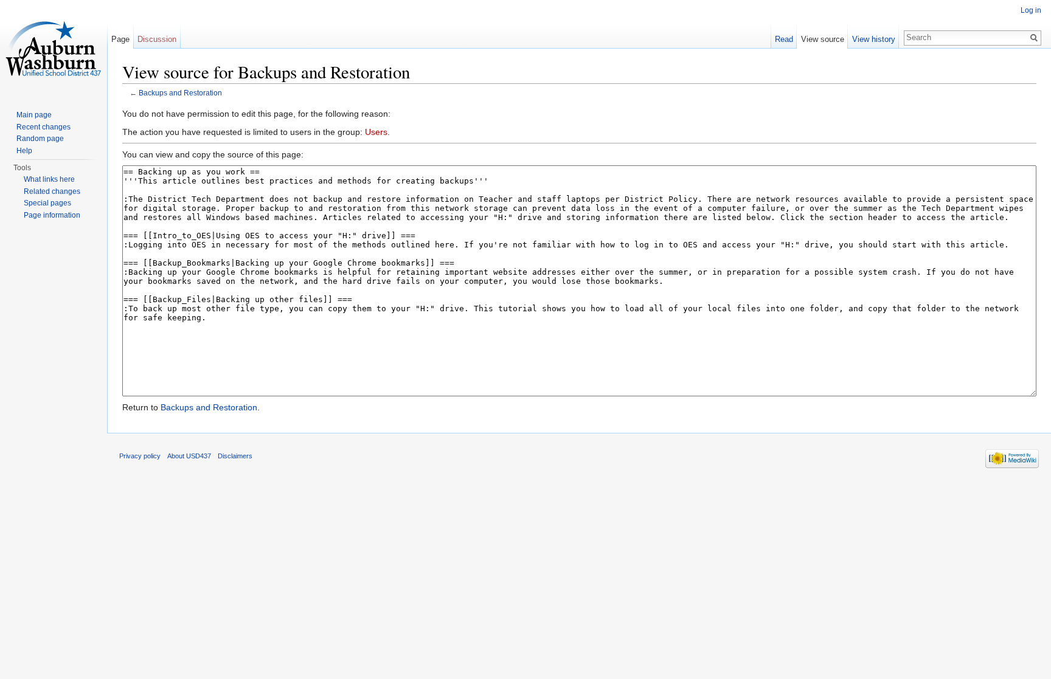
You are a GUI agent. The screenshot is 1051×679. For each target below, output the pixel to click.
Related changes (52, 191)
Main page (34, 115)
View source (822, 39)
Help (24, 150)
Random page (40, 138)
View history (873, 39)
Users (376, 132)
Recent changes (43, 127)
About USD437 (189, 456)
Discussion (156, 39)
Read (784, 39)
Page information (52, 215)
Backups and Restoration (180, 93)
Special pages (47, 203)
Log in (1031, 10)
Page (120, 39)
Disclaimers (235, 456)
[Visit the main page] (53, 48)
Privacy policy (140, 456)
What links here (49, 179)
